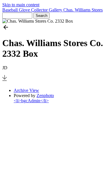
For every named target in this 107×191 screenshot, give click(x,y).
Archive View (26, 90)
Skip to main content (20, 4)
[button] (53, 28)
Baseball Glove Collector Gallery (32, 9)
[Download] (4, 80)
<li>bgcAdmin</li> (31, 100)
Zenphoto (45, 95)
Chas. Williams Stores (83, 9)
